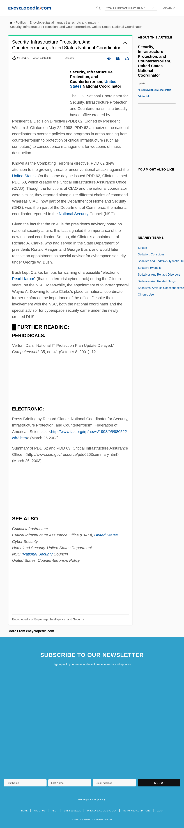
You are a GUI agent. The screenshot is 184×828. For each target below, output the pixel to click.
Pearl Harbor (23, 278)
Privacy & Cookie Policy (102, 811)
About (154, 90)
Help (54, 811)
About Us (39, 811)
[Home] (29, 8)
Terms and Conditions (136, 811)
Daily (160, 811)
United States (24, 176)
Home (24, 811)
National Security (73, 214)
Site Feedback (72, 811)
